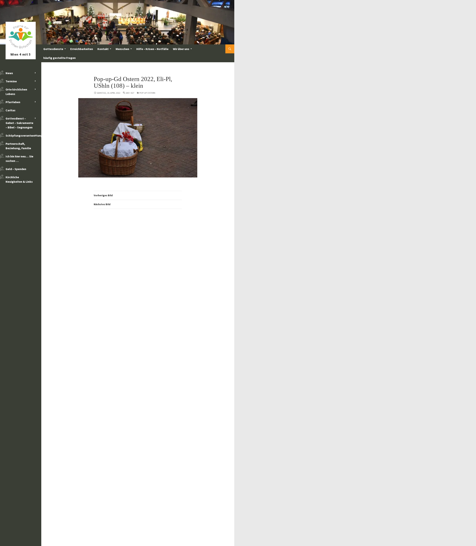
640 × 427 (130, 92)
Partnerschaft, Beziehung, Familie (18, 146)
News (9, 73)
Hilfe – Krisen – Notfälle (152, 49)
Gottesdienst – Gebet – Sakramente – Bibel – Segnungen (19, 123)
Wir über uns (181, 49)
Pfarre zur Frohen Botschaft (21, 48)
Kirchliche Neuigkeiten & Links (19, 179)
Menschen (122, 49)
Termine (11, 81)
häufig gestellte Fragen (59, 58)
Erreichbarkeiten (81, 49)
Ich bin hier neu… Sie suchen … (19, 158)
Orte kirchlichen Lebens (16, 92)
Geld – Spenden (16, 169)
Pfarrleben (13, 102)
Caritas (10, 110)
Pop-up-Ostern (147, 92)
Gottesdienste (53, 49)
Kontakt (103, 49)
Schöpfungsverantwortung (23, 135)
